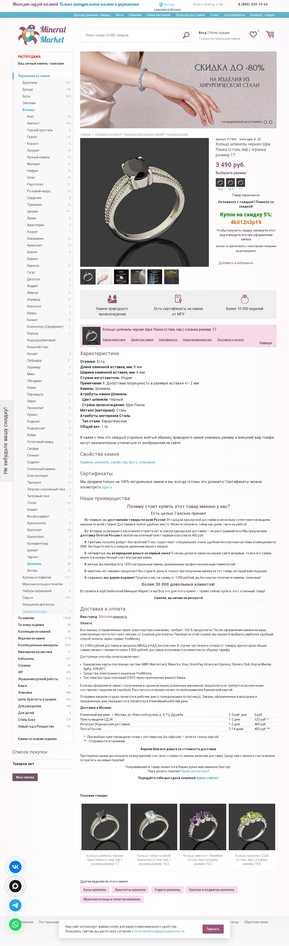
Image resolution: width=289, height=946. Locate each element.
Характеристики (114, 339)
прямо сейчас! (207, 778)
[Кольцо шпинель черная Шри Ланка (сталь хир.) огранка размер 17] (105, 827)
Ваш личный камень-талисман (41, 63)
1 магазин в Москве (167, 9)
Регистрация (219, 33)
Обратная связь (256, 922)
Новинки (135, 15)
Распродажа (29, 57)
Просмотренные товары (92, 15)
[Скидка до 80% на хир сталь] (178, 90)
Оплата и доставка (190, 15)
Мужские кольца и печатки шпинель (112, 899)
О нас (214, 15)
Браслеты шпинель (130, 890)
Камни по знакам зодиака (37, 739)
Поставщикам (49, 922)
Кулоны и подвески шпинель (211, 890)
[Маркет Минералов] (43, 33)
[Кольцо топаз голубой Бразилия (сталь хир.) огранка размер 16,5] (154, 827)
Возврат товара (262, 15)
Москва (169, 4)
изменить (120, 616)
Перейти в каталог (194, 771)
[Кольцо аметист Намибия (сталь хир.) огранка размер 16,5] (203, 827)
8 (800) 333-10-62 (253, 4)
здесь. (107, 487)
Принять (213, 929)
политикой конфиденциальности (159, 931)
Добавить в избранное (235, 263)
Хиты (120, 15)
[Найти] (186, 35)
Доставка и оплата (230, 339)
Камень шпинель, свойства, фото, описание (117, 462)
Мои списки (25, 777)
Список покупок (29, 752)
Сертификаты (234, 15)
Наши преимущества (197, 339)
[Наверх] (265, 331)
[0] (253, 34)
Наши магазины (158, 15)
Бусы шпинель (95, 890)
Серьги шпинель (167, 890)
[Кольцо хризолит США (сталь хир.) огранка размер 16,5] (252, 827)
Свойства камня (142, 339)
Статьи (233, 922)
